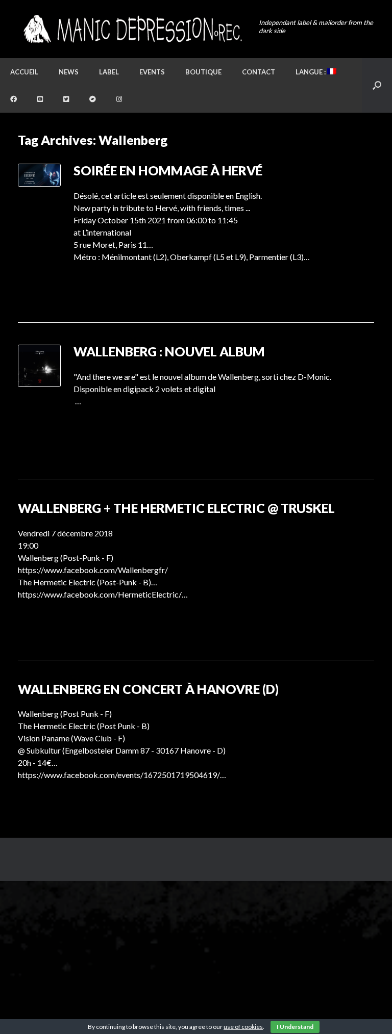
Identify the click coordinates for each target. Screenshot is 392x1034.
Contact (258, 72)
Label (109, 72)
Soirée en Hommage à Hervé (168, 170)
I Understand (295, 1026)
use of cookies (243, 1026)
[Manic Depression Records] (132, 29)
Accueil (24, 72)
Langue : (311, 72)
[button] (377, 85)
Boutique (203, 72)
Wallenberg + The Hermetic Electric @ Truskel (176, 507)
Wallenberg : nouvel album (169, 351)
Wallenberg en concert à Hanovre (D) (148, 688)
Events (152, 72)
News (69, 72)
